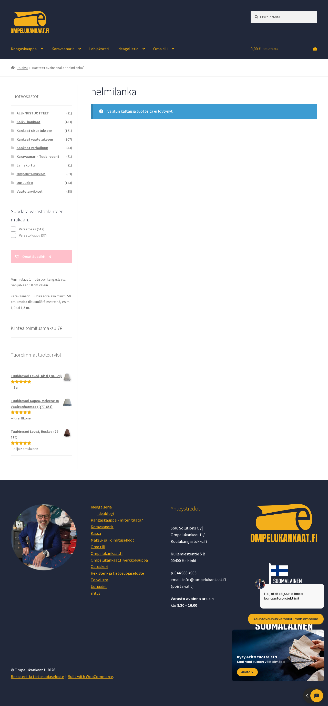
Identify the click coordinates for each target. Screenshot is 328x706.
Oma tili (160, 48)
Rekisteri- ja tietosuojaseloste (117, 573)
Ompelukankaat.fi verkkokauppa (119, 560)
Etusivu (22, 67)
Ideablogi (105, 513)
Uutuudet (99, 586)
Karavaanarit (63, 48)
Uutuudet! (25, 182)
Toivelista (99, 579)
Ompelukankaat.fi (106, 553)
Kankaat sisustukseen (34, 130)
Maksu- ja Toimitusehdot (112, 540)
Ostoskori (99, 566)
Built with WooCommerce (90, 676)
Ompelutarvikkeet (31, 174)
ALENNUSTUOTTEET (33, 113)
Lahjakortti (99, 48)
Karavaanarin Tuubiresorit (38, 156)
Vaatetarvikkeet (30, 191)
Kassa (96, 533)
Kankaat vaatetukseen (35, 139)
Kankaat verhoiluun (32, 147)
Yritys (95, 593)
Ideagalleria (127, 48)
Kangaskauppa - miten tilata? (117, 520)
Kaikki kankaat (28, 122)
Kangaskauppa (24, 48)
